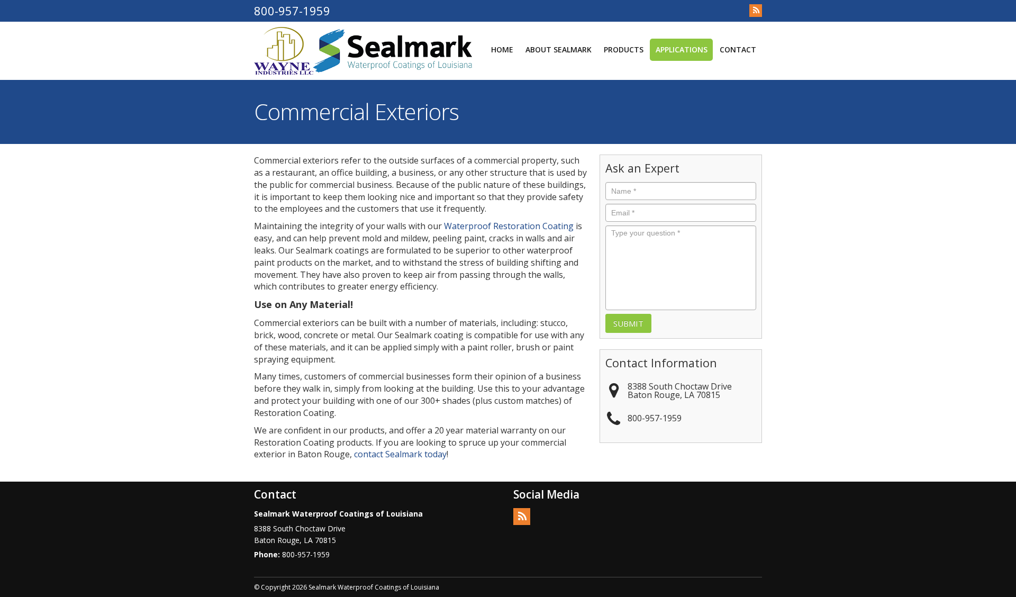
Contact (738, 49)
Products (623, 49)
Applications (681, 49)
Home (502, 49)
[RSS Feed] (755, 10)
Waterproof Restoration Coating (509, 226)
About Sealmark (558, 49)
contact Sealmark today (400, 454)
